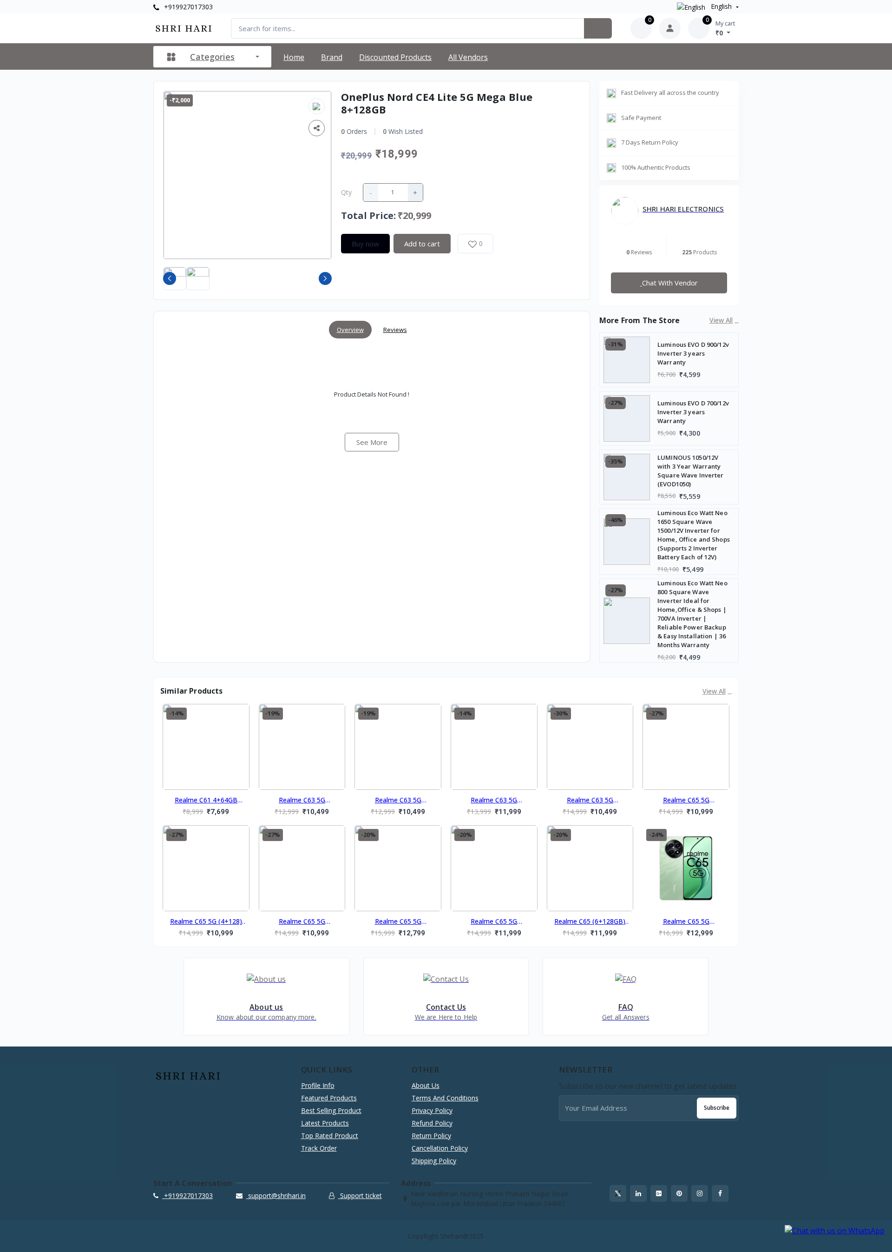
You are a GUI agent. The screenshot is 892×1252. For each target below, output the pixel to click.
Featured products (329, 1097)
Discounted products (395, 57)
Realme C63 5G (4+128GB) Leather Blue (302, 800)
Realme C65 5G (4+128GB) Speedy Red (302, 922)
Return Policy (431, 1135)
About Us (425, 1085)
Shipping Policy (434, 1160)
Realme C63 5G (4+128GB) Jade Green (398, 800)
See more (371, 442)
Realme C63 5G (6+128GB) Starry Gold (590, 800)
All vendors (468, 57)
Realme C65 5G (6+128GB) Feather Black (398, 922)
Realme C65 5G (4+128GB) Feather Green (686, 800)
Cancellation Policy (440, 1148)
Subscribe (716, 1108)
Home (293, 57)
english (721, 6)
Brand (331, 57)
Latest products (325, 1123)
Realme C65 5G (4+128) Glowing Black (206, 922)
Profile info (317, 1085)
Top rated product (329, 1135)
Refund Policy (432, 1123)
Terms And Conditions (445, 1097)
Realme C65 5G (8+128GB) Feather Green (686, 922)
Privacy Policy (432, 1110)
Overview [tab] (350, 329)
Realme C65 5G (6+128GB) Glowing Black (494, 922)
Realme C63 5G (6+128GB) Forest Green (494, 800)
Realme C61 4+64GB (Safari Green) (206, 800)
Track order (319, 1148)
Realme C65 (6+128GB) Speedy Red (589, 922)
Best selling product (331, 1110)
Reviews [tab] (395, 329)
